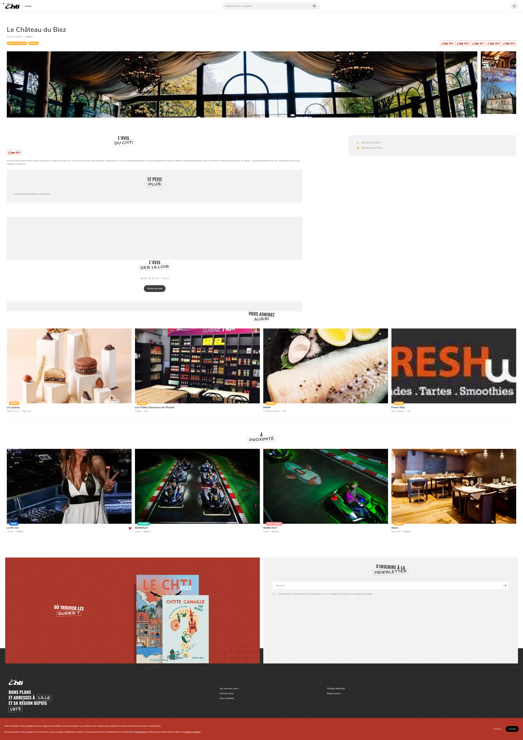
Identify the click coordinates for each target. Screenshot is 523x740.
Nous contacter (227, 698)
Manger (28, 6)
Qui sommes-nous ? (229, 688)
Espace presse (334, 693)
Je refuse (497, 729)
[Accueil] (12, 6)
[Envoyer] (504, 585)
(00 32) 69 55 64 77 (371, 142)
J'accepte (512, 729)
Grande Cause (226, 693)
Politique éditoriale (336, 688)
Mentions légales (193, 731)
